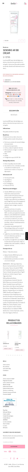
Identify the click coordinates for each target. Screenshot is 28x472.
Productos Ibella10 (7, 394)
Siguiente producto (23, 40)
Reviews (14, 115)
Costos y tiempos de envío (8, 382)
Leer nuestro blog (7, 368)
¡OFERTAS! (5, 419)
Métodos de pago (6, 384)
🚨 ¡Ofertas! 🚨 (17, 94)
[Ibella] (14, 3)
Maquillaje (5, 410)
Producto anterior (20, 40)
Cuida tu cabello (6, 414)
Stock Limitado (6, 423)
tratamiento (16, 102)
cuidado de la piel (10, 100)
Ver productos (6, 366)
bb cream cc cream (13, 99)
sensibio (11, 102)
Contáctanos (5, 370)
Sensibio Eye (6, 343)
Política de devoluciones (8, 388)
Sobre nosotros (6, 364)
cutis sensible (18, 100)
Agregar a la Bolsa (7, 348)
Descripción (14, 111)
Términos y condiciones (8, 390)
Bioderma (5, 47)
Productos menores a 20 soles (9, 392)
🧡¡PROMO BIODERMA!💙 (13, 96)
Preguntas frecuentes (7, 380)
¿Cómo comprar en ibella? (8, 378)
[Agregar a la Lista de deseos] (12, 343)
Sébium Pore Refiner (18, 344)
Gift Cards (5, 427)
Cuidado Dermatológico (8, 416)
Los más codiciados (7, 421)
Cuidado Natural (6, 418)
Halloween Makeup (7, 412)
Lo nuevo (5, 425)
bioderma (20, 99)
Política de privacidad (7, 386)
